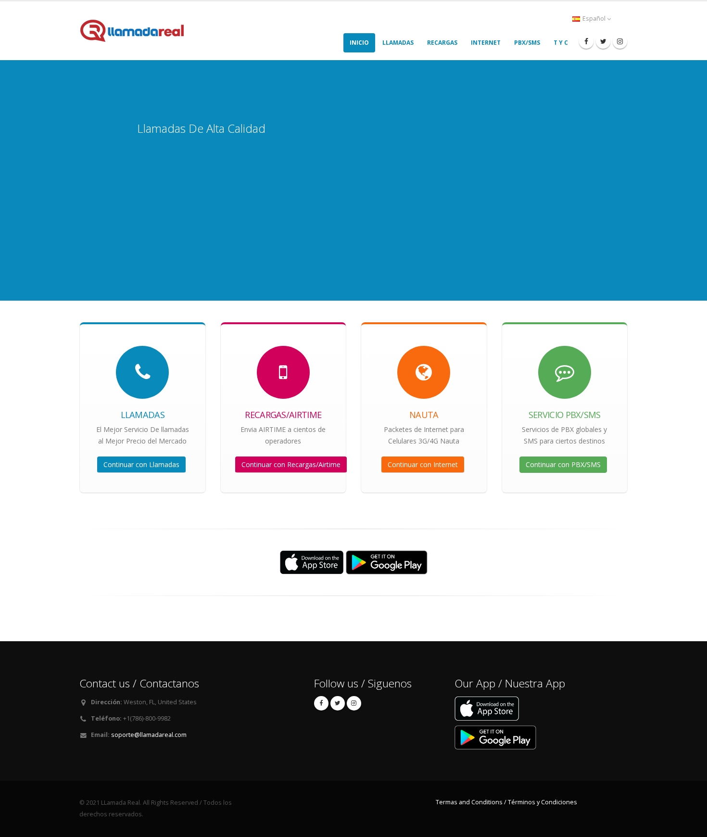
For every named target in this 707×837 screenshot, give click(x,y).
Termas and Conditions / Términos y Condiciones (506, 802)
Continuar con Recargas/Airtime (291, 464)
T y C (561, 42)
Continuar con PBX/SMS (563, 464)
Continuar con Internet (423, 464)
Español (594, 18)
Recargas (442, 42)
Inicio (359, 42)
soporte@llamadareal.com (149, 735)
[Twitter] (603, 41)
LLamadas (398, 42)
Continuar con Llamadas (141, 464)
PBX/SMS (527, 42)
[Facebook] (586, 41)
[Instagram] (620, 41)
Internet (486, 42)
